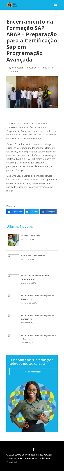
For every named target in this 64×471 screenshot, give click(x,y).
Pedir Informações (34, 371)
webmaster (17, 67)
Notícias (45, 67)
